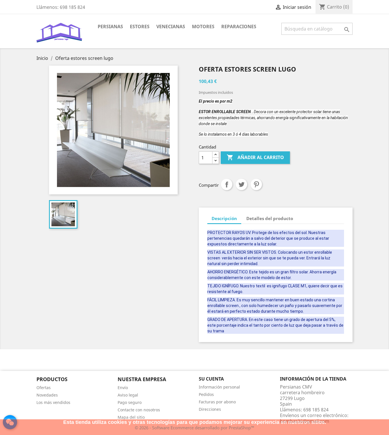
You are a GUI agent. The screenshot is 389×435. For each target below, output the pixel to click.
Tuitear (241, 184)
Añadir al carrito (255, 157)
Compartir (226, 184)
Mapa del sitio (131, 417)
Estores (140, 26)
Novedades (47, 395)
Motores (203, 26)
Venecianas (170, 26)
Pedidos (206, 394)
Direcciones (210, 409)
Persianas (110, 26)
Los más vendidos (53, 402)
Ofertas (43, 387)
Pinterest (256, 184)
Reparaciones (238, 26)
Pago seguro (130, 402)
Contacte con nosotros (139, 409)
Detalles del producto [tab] (269, 218)
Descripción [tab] (224, 218)
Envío (123, 387)
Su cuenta (211, 379)
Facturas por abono (217, 401)
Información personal (219, 387)
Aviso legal (128, 395)
